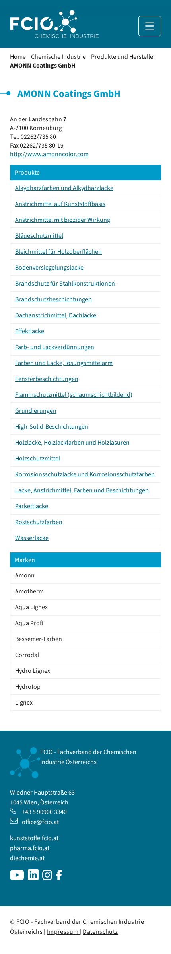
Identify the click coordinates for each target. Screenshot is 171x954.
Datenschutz (100, 931)
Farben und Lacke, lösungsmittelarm (64, 363)
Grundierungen (35, 410)
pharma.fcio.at (29, 848)
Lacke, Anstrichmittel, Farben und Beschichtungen (82, 490)
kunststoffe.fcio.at (34, 838)
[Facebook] (59, 878)
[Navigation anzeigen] (149, 26)
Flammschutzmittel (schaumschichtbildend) (73, 395)
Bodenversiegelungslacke (49, 267)
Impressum (63, 931)
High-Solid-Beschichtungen (51, 426)
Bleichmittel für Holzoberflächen (58, 251)
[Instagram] (47, 878)
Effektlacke (29, 331)
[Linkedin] (33, 878)
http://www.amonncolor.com (49, 154)
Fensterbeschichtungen (46, 379)
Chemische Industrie (58, 56)
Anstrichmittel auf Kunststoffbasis (60, 204)
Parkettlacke (31, 506)
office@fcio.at (40, 822)
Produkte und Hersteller (123, 56)
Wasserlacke (32, 538)
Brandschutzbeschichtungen (53, 299)
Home (18, 56)
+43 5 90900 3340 (44, 812)
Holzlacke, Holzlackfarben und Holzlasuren (72, 442)
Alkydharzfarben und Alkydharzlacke (64, 188)
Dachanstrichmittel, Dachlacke (55, 315)
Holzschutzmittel (37, 458)
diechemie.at (27, 858)
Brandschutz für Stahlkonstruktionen (65, 283)
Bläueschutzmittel (39, 235)
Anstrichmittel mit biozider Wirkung (62, 220)
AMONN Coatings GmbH (43, 65)
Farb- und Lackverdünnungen (54, 347)
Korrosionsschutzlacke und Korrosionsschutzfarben (85, 474)
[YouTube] (17, 878)
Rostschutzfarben (38, 522)
